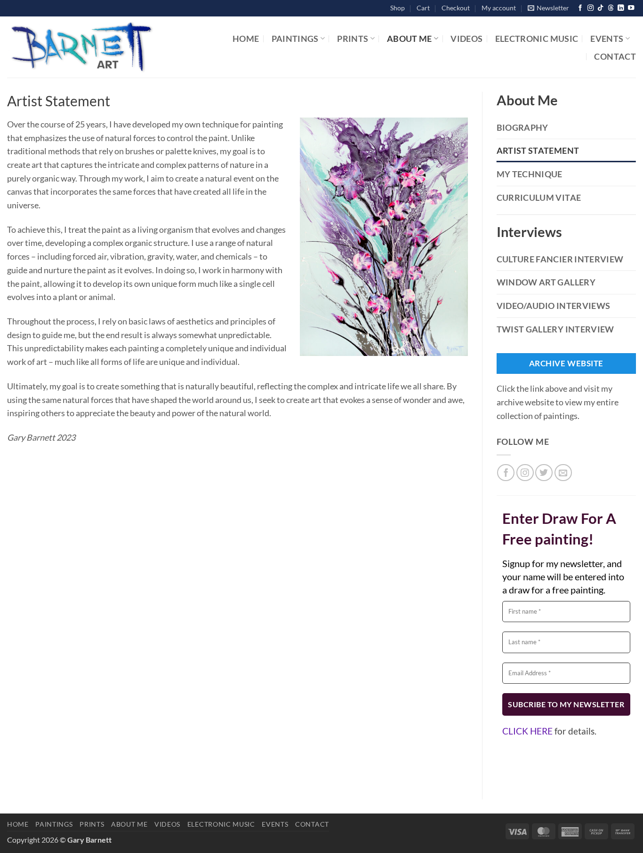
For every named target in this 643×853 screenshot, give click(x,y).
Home (246, 38)
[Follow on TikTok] (600, 8)
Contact (615, 56)
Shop (397, 8)
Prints (352, 38)
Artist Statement (538, 150)
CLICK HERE (527, 731)
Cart (423, 8)
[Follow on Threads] (611, 8)
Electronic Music (537, 38)
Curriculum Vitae (539, 197)
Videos (466, 38)
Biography (522, 127)
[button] (548, 8)
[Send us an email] (563, 473)
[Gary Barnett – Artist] (112, 47)
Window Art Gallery (546, 282)
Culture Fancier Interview (560, 259)
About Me (409, 38)
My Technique (530, 174)
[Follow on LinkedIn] (621, 8)
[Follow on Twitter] (544, 473)
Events (606, 38)
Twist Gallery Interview (555, 329)
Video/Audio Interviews (554, 305)
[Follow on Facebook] (580, 8)
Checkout (456, 8)
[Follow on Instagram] (590, 8)
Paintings (295, 38)
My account (499, 8)
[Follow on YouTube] (631, 8)
